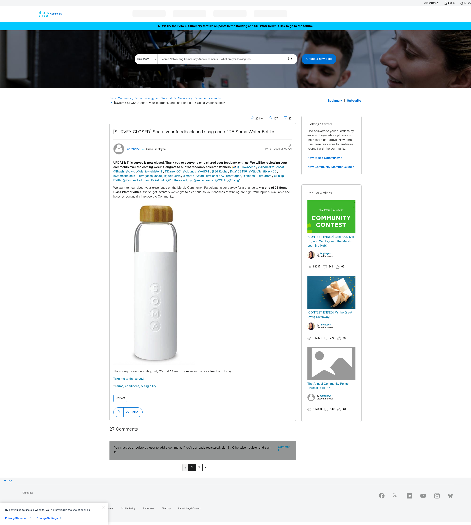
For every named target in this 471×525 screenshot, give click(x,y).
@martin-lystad (193, 176)
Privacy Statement (16, 518)
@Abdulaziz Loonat (271, 167)
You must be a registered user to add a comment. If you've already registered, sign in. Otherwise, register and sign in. (192, 450)
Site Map (166, 509)
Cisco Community (121, 98)
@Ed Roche (219, 171)
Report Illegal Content (189, 509)
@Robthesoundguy (179, 180)
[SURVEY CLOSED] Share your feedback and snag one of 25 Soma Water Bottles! (195, 132)
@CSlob (220, 180)
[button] (118, 412)
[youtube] (423, 495)
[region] (54, 514)
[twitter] (395, 495)
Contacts (27, 493)
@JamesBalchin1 (125, 176)
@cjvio (130, 171)
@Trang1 (234, 180)
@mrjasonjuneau (150, 176)
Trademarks (148, 509)
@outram (265, 176)
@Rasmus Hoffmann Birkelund (143, 180)
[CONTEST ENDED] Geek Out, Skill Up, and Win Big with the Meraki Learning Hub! (331, 241)
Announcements (210, 98)
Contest (120, 398)
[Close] (103, 508)
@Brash (118, 171)
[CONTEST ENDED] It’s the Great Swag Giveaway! (329, 314)
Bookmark (335, 100)
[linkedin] (409, 495)
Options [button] (287, 145)
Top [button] (9, 481)
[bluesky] (450, 494)
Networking (185, 98)
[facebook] (382, 495)
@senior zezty (203, 180)
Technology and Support (155, 98)
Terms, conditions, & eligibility (135, 386)
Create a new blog (319, 59)
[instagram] (437, 495)
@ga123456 (238, 171)
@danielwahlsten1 (149, 171)
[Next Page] (205, 467)
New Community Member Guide (329, 167)
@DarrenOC (172, 171)
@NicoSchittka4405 (262, 171)
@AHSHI (204, 171)
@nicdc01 (250, 176)
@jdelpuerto (172, 176)
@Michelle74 (215, 176)
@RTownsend (246, 167)
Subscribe (354, 100)
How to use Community (323, 158)
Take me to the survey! (128, 379)
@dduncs (189, 171)
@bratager (233, 176)
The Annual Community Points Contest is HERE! (327, 386)
